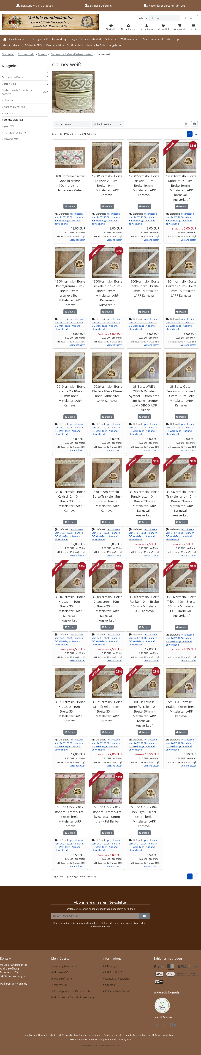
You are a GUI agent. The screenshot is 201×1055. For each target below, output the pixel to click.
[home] (5, 39)
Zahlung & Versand (65, 966)
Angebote (115, 45)
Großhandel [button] (74, 45)
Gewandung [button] (59, 39)
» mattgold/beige (14, 132)
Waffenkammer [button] (129, 39)
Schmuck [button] (110, 39)
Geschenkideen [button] (18, 39)
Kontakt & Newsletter (117, 978)
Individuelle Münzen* (117, 991)
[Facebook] (156, 1024)
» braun (8, 113)
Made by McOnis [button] (95, 45)
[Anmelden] (144, 916)
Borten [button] (9, 83)
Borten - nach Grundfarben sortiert (25, 92)
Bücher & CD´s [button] (33, 45)
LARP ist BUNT (113, 972)
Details (71, 206)
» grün (8, 126)
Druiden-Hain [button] (54, 45)
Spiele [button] (179, 39)
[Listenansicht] (194, 123)
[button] (25, 71)
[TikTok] (169, 1024)
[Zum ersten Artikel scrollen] (196, 876)
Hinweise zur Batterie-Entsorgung (73, 997)
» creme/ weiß (12, 119)
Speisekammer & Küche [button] (157, 39)
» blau (7, 100)
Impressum (60, 985)
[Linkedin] (174, 1024)
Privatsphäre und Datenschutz (71, 991)
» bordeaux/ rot (13, 107)
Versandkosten (77, 239)
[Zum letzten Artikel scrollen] (196, 134)
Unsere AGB (60, 972)
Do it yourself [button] (40, 39)
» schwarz (10, 139)
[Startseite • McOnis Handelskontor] (50, 23)
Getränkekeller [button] (12, 45)
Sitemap (109, 985)
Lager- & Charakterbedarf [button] (86, 39)
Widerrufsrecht (62, 978)
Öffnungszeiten (113, 966)
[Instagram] (163, 1024)
